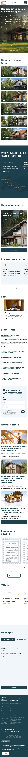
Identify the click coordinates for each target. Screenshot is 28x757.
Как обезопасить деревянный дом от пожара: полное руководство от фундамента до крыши (14, 448)
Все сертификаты (14, 575)
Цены (2, 720)
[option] (14, 29)
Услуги (2, 716)
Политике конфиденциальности (8, 749)
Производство (4, 718)
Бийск (2, 729)
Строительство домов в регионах (16, 723)
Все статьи (14, 522)
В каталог (14, 250)
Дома (2, 710)
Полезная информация (4, 723)
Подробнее (14, 45)
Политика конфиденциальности (17, 717)
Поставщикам (13, 715)
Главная (3, 708)
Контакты (14, 687)
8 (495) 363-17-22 (10, 726)
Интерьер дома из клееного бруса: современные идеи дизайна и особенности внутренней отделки (13, 510)
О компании (13, 708)
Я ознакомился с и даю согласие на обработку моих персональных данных (9, 412)
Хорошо (5, 753)
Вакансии (12, 710)
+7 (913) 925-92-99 (14, 731)
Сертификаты (13, 713)
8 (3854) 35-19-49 (9, 729)
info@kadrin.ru (5, 656)
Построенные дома (4, 713)
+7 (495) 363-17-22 (6, 653)
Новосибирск (4, 731)
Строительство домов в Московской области (16, 720)
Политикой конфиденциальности (8, 412)
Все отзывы (14, 618)
